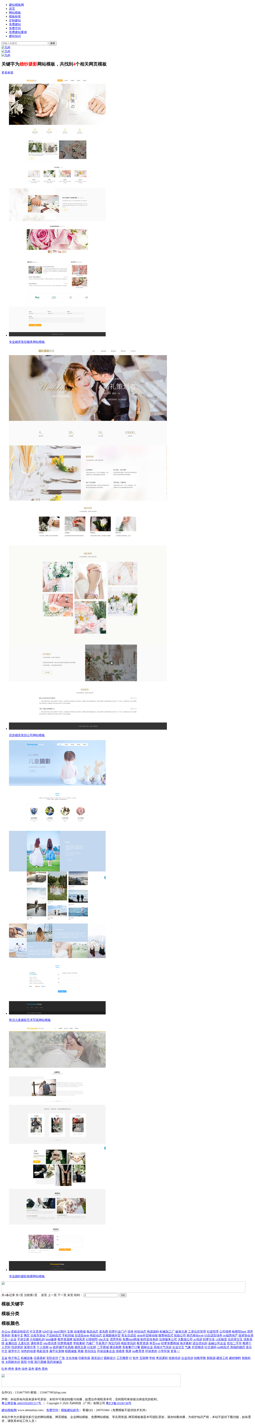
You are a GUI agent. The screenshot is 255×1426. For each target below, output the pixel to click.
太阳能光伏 (12, 1361)
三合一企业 (8, 1339)
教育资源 (143, 1343)
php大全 (104, 1339)
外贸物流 (198, 1347)
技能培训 (175, 1358)
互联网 (143, 1358)
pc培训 (197, 1339)
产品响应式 (53, 1335)
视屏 (128, 1351)
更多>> (175, 1351)
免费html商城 (131, 1339)
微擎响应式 (165, 1335)
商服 (81, 1351)
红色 (4, 1368)
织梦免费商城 (170, 1343)
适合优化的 (199, 1343)
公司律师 (225, 1331)
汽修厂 (90, 1343)
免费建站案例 (18, 32)
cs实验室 (221, 1339)
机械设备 (27, 1358)
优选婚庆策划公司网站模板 (27, 735)
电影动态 (96, 1335)
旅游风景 (79, 1339)
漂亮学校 (116, 1339)
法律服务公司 (168, 1339)
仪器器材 (40, 1358)
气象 (188, 1347)
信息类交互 (235, 1339)
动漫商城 (80, 1331)
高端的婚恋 (237, 1347)
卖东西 (103, 1331)
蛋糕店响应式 (20, 1331)
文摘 (70, 1331)
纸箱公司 (180, 1335)
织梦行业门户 (118, 1331)
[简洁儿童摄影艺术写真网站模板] (131, 877)
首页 (12, 8)
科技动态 (140, 1331)
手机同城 (68, 1335)
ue (50, 1347)
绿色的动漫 (28, 1351)
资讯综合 (90, 1351)
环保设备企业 (106, 1351)
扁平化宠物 (56, 1351)
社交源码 (210, 1347)
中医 (31, 1361)
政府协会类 (246, 1335)
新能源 (211, 1358)
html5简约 (60, 1331)
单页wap (154, 1343)
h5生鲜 (91, 1347)
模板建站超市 (70, 1410)
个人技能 (43, 1347)
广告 (62, 1358)
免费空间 (15, 28)
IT (130, 1358)
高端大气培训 (163, 1347)
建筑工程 (222, 1358)
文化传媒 (72, 1358)
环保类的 (151, 1351)
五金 (4, 1358)
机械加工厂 (167, 1331)
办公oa (5, 1331)
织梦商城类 (64, 1343)
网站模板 (15, 12)
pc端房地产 (230, 1335)
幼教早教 (200, 1358)
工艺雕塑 (122, 1358)
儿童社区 (24, 1343)
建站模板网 (16, 4)
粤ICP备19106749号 (118, 1403)
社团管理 (213, 1331)
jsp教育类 (138, 1351)
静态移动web (195, 1335)
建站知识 (15, 36)
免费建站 (15, 24)
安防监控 (52, 1358)
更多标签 (7, 72)
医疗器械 (40, 1361)
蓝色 (31, 1368)
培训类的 (17, 1347)
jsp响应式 (223, 1347)
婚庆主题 (80, 1347)
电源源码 (153, 1331)
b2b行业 (47, 1331)
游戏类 (120, 1351)
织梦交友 (209, 1339)
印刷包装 (84, 1358)
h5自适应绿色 (213, 1335)
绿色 (25, 1368)
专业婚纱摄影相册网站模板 (27, 1276)
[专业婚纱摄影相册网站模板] (131, 1148)
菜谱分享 (30, 1347)
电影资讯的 (128, 1343)
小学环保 (164, 1351)
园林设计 (110, 1358)
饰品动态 (92, 1331)
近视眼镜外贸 (112, 1335)
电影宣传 (43, 1351)
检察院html (239, 1331)
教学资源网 (64, 1339)
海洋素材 (186, 1343)
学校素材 (79, 1343)
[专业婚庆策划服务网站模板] (131, 207)
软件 (136, 1358)
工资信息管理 (197, 1331)
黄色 (18, 1368)
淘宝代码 (114, 1343)
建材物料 (235, 1358)
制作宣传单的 (149, 1339)
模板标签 (15, 16)
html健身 (51, 1339)
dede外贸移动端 (147, 1335)
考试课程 (162, 1358)
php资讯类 (50, 1343)
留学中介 (14, 1351)
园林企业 (147, 1347)
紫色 (38, 1368)
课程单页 (37, 1343)
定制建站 (15, 20)
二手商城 (103, 1347)
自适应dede (82, 1335)
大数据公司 (185, 1339)
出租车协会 (38, 1335)
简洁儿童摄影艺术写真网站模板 (30, 1020)
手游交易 (23, 1339)
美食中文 (17, 1335)
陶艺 (27, 1335)
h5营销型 (92, 1339)
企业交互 (178, 1347)
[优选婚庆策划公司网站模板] (131, 538)
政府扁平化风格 (63, 1347)
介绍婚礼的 (37, 1339)
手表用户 (102, 1343)
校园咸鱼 (71, 1351)
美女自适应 (128, 1335)
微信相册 (116, 1347)
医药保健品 (54, 1361)
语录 (130, 1331)
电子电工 (14, 1358)
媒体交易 (181, 1331)
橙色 (11, 1368)
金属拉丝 (11, 1343)
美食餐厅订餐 (131, 1347)
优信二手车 (234, 1343)
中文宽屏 (36, 1331)
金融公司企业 (217, 1343)
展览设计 (97, 1358)
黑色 (45, 1368)
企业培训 (187, 1358)
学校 (152, 1358)
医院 (24, 1361)
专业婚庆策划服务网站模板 (27, 341)
